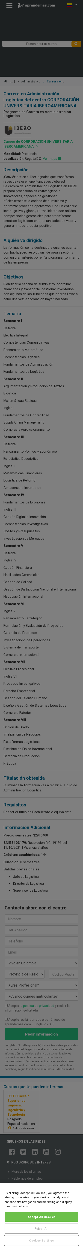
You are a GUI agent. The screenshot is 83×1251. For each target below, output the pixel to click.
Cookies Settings (41, 1240)
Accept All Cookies (41, 1217)
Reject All (41, 1228)
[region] (41, 1217)
